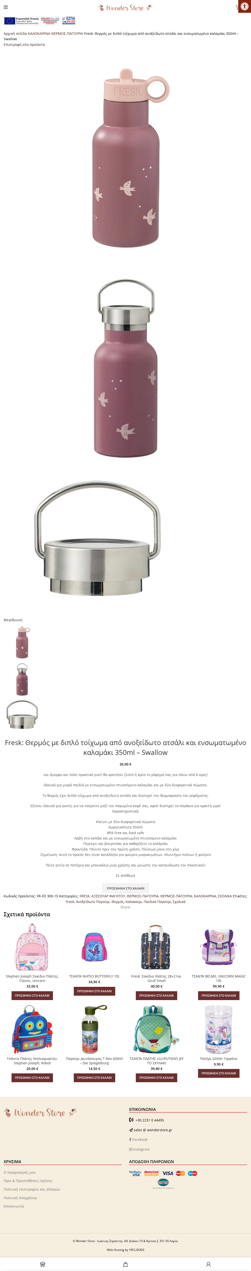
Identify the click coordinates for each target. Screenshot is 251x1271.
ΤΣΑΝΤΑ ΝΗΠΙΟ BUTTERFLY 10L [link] (94, 976)
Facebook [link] (139, 1139)
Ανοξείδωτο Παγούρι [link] (93, 901)
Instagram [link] (141, 1149)
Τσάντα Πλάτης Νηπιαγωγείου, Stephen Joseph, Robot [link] (32, 1060)
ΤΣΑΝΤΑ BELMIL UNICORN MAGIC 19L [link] (219, 978)
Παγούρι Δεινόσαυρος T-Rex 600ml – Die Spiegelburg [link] (94, 1060)
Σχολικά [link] (179, 901)
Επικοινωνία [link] (14, 1206)
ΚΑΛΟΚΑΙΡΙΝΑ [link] (39, 33)
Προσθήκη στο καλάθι (125, 888)
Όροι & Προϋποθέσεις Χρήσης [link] (28, 1180)
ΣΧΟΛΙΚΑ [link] (225, 896)
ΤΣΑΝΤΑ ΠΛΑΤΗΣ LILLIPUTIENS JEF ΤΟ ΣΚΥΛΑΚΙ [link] (156, 1060)
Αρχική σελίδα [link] (16, 33)
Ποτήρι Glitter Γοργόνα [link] (218, 1058)
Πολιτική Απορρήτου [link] (20, 1197)
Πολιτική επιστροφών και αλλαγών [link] (32, 1189)
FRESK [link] (85, 896)
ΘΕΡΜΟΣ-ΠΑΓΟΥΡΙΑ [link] (67, 33)
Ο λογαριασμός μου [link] (20, 1172)
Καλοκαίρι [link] (134, 901)
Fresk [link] (70, 901)
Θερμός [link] (118, 901)
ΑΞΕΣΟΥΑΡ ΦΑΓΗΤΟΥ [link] (108, 896)
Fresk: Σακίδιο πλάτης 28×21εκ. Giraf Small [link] (156, 978)
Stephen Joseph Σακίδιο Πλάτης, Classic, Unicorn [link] (32, 978)
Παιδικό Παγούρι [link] (157, 901)
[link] (244, 6)
